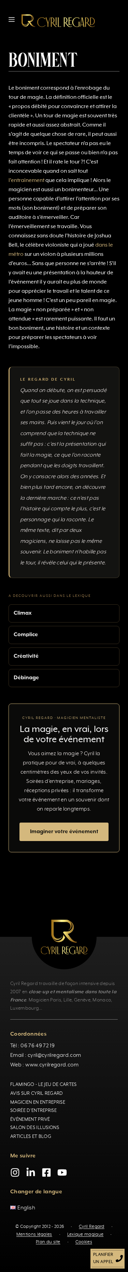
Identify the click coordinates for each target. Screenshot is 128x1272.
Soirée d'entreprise (33, 1110)
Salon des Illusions (34, 1127)
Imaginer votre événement (64, 832)
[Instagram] (15, 1172)
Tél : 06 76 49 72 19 (32, 1046)
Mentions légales (34, 1234)
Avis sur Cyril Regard (36, 1093)
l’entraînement (26, 181)
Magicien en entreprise (37, 1102)
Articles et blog (30, 1136)
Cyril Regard (91, 1226)
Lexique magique (85, 1234)
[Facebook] (46, 1172)
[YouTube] (62, 1172)
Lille (67, 1000)
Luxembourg (24, 1008)
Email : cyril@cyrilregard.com (45, 1055)
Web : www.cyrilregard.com (44, 1065)
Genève (82, 1000)
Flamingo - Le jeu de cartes (43, 1084)
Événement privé (30, 1119)
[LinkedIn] (30, 1172)
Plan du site (48, 1242)
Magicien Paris (45, 1000)
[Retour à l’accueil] (58, 20)
